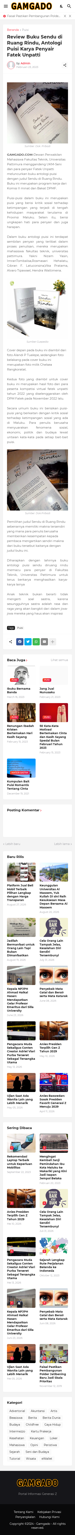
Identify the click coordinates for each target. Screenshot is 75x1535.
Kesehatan (16, 1438)
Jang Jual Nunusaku (47, 690)
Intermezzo (17, 1431)
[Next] (70, 16)
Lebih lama (62, 844)
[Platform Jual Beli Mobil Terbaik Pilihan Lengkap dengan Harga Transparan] (21, 872)
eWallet (47, 1458)
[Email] (44, 641)
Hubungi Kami (49, 1517)
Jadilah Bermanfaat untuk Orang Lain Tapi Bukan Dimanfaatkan (21, 948)
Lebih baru (12, 844)
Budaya (14, 1424)
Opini (34, 1445)
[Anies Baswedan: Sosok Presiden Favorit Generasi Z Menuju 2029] (54, 1082)
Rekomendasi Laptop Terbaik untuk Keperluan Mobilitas (19, 1162)
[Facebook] (19, 641)
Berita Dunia (51, 1418)
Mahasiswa (17, 1445)
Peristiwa (50, 1445)
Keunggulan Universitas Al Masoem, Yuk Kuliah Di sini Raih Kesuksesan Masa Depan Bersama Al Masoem (34, 16)
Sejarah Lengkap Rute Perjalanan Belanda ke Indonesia (52, 1265)
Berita (32, 1418)
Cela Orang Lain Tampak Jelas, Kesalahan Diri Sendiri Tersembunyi (51, 948)
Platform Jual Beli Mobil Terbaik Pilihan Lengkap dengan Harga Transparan (20, 893)
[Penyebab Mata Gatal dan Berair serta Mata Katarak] (54, 975)
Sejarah (14, 1452)
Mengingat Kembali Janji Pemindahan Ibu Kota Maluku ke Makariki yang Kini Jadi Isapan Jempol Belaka (53, 1167)
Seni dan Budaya (37, 1452)
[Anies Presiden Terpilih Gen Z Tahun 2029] (54, 1030)
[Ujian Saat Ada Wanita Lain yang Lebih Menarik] (21, 1082)
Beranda (13, 30)
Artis (54, 1411)
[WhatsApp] (36, 641)
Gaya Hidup (52, 1424)
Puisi (25, 30)
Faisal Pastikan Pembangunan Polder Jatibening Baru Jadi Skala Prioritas (53, 1374)
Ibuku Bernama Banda (18, 690)
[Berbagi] (65, 65)
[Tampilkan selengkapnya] (52, 641)
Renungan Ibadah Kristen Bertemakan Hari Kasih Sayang (20, 731)
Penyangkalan (25, 1517)
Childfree (32, 1424)
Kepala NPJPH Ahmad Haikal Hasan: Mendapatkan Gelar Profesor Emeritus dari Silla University (20, 999)
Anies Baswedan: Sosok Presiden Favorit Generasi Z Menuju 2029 (53, 1101)
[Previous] (65, 16)
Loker (54, 1438)
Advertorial (17, 1411)
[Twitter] (28, 641)
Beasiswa (15, 1418)
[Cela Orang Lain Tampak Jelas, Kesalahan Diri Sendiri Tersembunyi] (54, 927)
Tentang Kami (23, 1512)
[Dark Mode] (61, 6)
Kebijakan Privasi (49, 1512)
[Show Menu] (5, 6)
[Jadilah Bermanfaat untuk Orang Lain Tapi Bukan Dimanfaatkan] (21, 927)
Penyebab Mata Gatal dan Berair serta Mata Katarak (54, 992)
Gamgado (43, 1524)
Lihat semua (59, 660)
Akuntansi (38, 1411)
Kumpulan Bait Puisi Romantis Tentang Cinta (18, 785)
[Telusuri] (69, 6)
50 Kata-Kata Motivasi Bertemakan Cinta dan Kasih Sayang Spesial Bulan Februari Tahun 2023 (53, 737)
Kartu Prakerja (41, 1431)
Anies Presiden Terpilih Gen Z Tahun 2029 (51, 1047)
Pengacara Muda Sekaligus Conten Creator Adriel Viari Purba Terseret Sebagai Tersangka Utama (21, 1053)
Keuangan (37, 1438)
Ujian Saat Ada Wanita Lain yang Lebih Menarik (20, 1099)
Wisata (31, 1458)
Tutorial (14, 1458)
